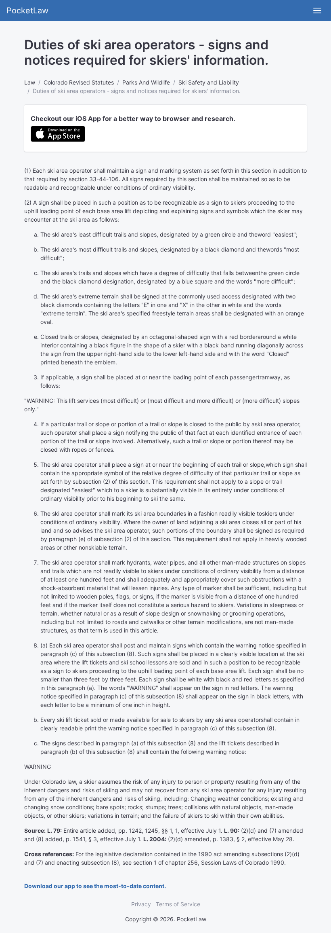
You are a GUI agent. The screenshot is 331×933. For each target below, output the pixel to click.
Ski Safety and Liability (208, 82)
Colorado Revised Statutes (79, 82)
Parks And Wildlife (146, 82)
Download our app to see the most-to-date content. (95, 885)
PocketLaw (27, 10)
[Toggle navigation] (317, 10)
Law (29, 82)
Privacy (141, 904)
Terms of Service (178, 904)
